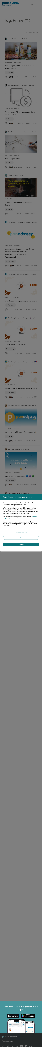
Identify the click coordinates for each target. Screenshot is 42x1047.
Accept (21, 545)
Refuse (21, 538)
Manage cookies (21, 532)
